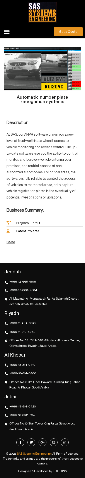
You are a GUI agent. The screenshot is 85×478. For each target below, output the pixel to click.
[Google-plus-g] (42, 442)
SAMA (11, 242)
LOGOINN (60, 471)
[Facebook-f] (20, 442)
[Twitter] (31, 442)
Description (18, 122)
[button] (6, 31)
